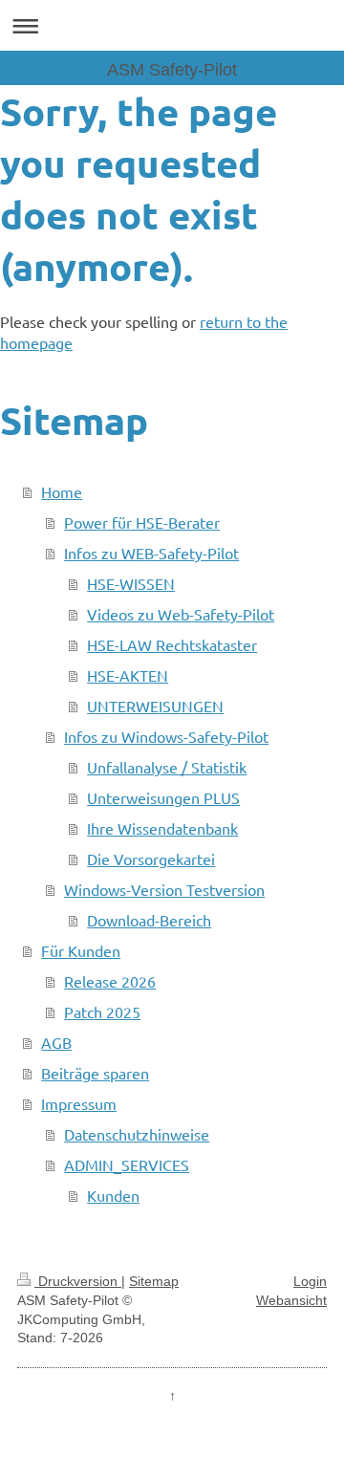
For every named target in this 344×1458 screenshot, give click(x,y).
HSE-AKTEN (127, 675)
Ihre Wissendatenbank (162, 828)
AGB (56, 1042)
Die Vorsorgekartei (151, 858)
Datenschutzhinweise (136, 1133)
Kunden (113, 1195)
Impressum (79, 1103)
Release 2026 (110, 980)
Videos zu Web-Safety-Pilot (180, 613)
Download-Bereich (149, 919)
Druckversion (77, 1281)
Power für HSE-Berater (142, 522)
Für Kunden (80, 950)
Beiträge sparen (95, 1072)
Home (61, 491)
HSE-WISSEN (131, 583)
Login (310, 1281)
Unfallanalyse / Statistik (167, 766)
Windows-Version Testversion (164, 889)
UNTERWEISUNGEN (155, 705)
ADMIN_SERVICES (126, 1164)
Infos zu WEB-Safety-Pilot (151, 552)
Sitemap (154, 1281)
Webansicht (291, 1300)
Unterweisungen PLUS (163, 797)
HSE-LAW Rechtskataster (172, 644)
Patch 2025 (102, 1011)
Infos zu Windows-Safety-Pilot (166, 736)
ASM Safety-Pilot (172, 69)
